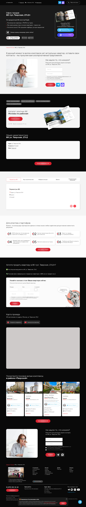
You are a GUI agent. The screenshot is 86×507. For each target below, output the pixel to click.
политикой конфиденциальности (63, 76)
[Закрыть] (66, 499)
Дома (70, 469)
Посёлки (71, 470)
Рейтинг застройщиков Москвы (14, 103)
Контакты (35, 470)
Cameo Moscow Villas (48, 397)
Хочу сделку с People (43, 249)
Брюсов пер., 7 (10, 398)
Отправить (50, 84)
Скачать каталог (15, 118)
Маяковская (38, 2)
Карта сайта (35, 473)
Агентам (31, 37)
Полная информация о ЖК (43, 163)
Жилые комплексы (49, 473)
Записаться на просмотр (33, 322)
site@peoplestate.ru (71, 492)
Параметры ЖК (14, 179)
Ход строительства (28, 179)
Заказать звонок (12, 490)
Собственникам (36, 469)
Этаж (23, 287)
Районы (46, 469)
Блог (34, 471)
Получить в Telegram (66, 30)
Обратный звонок (74, 2)
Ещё (56, 401)
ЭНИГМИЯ (28, 398)
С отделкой (37, 287)
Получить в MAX (66, 35)
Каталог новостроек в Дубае (13, 101)
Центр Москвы (9, 396)
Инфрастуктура (43, 179)
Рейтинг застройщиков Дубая (43, 101)
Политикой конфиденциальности (50, 502)
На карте (25, 37)
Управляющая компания (72, 179)
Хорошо (63, 503)
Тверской (22, 2)
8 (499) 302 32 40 (12, 487)
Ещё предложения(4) (43, 421)
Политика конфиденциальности (12, 495)
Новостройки (48, 471)
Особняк (46, 395)
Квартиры (47, 470)
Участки (71, 471)
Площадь (12, 287)
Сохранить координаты (15, 322)
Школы (58, 179)
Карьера (34, 474)
